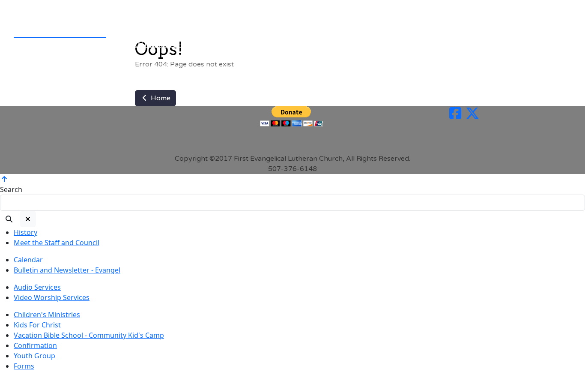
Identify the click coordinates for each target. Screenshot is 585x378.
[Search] (9, 219)
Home (159, 98)
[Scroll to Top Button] (4, 179)
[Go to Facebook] (455, 116)
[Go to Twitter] (472, 116)
